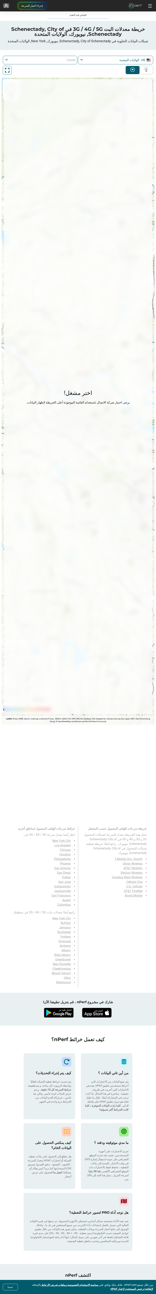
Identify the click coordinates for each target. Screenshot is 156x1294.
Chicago (65, 850)
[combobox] (115, 60)
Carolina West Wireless (127, 877)
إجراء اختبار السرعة (32, 5)
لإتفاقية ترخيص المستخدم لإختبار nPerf (132, 1288)
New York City (61, 841)
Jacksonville (62, 891)
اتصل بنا (57, 1172)
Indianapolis (62, 886)
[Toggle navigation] (149, 5)
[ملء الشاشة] (7, 70)
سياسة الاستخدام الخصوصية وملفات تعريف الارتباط (70, 1284)
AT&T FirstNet (133, 891)
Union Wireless (132, 863)
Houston (65, 854)
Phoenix (65, 863)
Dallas (66, 877)
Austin (66, 900)
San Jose (64, 882)
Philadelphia (62, 859)
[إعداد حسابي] (6, 5)
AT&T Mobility (132, 868)
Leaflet (9, 719)
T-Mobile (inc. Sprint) (128, 859)
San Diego (64, 873)
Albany (66, 950)
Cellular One (134, 882)
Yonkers (65, 936)
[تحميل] (97, 1013)
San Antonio (62, 868)
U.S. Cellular (134, 886)
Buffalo (66, 923)
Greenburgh (63, 959)
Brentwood (63, 982)
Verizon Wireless (131, 873)
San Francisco (61, 895)
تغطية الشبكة (145, 70)
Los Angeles (62, 845)
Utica (67, 978)
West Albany (62, 955)
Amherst (65, 946)
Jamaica (65, 927)
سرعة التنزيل (133, 70)
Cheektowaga (62, 968)
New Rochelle (62, 964)
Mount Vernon (61, 973)
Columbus (64, 905)
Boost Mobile (133, 895)
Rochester (64, 932)
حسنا (10, 1286)
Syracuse (64, 941)
